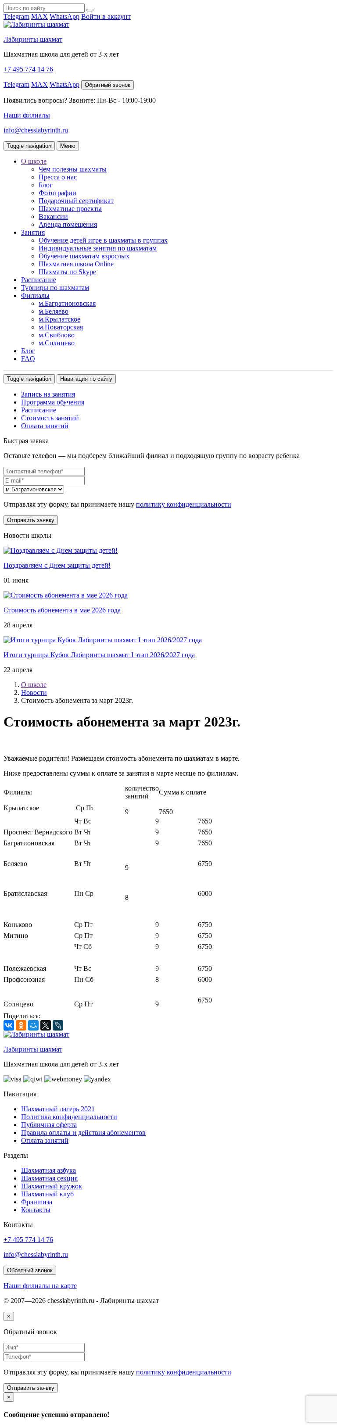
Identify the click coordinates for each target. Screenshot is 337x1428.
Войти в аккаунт (106, 16)
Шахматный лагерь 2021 (58, 1109)
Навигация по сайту (86, 379)
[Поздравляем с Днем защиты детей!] (61, 550)
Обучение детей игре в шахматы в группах (103, 240)
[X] (45, 1025)
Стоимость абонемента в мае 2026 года (62, 610)
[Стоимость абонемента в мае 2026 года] (66, 595)
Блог (46, 185)
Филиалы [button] (35, 295)
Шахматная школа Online (76, 264)
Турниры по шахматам (55, 287)
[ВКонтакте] (9, 1025)
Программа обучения (52, 402)
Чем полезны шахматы (73, 169)
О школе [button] (34, 161)
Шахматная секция (49, 1178)
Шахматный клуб (47, 1194)
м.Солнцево (57, 343)
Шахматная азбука (48, 1170)
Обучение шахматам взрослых (84, 256)
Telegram (16, 16)
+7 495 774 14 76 (28, 69)
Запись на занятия (48, 394)
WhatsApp (64, 16)
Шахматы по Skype (67, 272)
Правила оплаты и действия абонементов (83, 1132)
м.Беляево (53, 311)
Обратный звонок (107, 85)
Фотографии (57, 193)
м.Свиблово (57, 335)
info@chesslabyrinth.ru (36, 130)
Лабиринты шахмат (33, 39)
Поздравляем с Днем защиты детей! (57, 565)
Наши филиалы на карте (40, 1285)
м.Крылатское (59, 319)
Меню (67, 146)
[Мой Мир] (33, 1025)
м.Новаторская (61, 327)
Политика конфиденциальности (69, 1116)
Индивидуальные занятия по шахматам (98, 248)
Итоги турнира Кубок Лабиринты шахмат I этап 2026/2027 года (99, 655)
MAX (39, 16)
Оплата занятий (44, 425)
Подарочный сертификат (76, 200)
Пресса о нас (58, 177)
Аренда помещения (68, 224)
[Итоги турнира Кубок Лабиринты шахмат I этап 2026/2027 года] (103, 640)
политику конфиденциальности (183, 504)
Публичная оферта (49, 1124)
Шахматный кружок (51, 1186)
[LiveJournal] (58, 1025)
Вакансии (53, 216)
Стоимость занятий (50, 418)
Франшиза (36, 1202)
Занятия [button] (33, 232)
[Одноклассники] (21, 1025)
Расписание (38, 279)
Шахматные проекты (70, 208)
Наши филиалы (27, 115)
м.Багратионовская (67, 303)
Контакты (35, 1209)
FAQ (28, 358)
